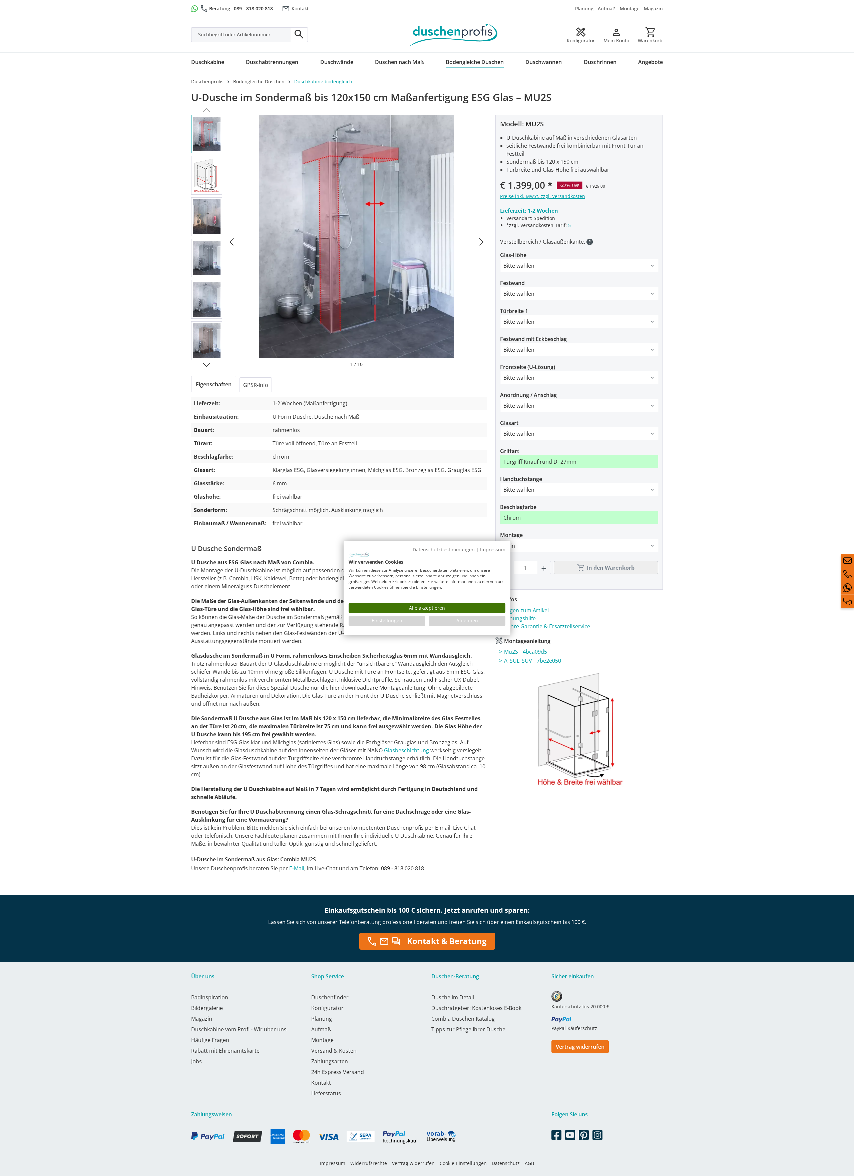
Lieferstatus (326, 1093)
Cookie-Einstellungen (463, 1163)
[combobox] (241, 34)
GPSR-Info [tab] (255, 385)
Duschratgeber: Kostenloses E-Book (476, 1008)
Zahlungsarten (329, 1061)
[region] (339, 241)
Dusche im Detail (452, 997)
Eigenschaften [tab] (214, 384)
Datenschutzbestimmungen (444, 549)
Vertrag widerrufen (580, 1046)
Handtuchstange (521, 479)
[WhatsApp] (847, 587)
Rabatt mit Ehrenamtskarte (225, 1050)
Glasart (509, 423)
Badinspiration (209, 997)
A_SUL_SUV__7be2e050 (532, 660)
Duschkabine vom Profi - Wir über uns (239, 1029)
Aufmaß (606, 8)
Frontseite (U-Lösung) (527, 367)
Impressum (332, 1163)
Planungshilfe (519, 618)
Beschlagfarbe (518, 507)
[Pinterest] (584, 1134)
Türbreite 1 (514, 311)
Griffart (509, 451)
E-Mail (296, 868)
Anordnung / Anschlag (528, 395)
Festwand (512, 283)
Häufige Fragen (210, 1040)
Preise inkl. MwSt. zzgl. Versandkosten (542, 196)
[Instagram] (597, 1134)
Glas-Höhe (513, 255)
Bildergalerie (207, 1008)
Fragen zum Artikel (525, 610)
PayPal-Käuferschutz (574, 1028)
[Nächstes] (481, 241)
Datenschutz (506, 1163)
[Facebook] (556, 1134)
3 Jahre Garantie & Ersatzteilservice (546, 626)
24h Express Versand (337, 1072)
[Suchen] (299, 34)
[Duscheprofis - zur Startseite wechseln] (454, 34)
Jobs (196, 1061)
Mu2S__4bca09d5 (525, 651)
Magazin (653, 8)
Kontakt (300, 8)
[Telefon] (847, 574)
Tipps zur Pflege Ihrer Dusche (468, 1029)
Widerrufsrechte (368, 1163)
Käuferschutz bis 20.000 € (580, 1006)
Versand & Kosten (334, 1050)
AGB (529, 1163)
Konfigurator (327, 1008)
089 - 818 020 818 (253, 8)
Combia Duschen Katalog (463, 1018)
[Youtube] (570, 1134)
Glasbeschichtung (407, 750)
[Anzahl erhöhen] (544, 567)
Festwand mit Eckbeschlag (533, 339)
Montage (629, 8)
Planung (584, 8)
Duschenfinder (330, 997)
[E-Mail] (847, 560)
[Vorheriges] (232, 241)
